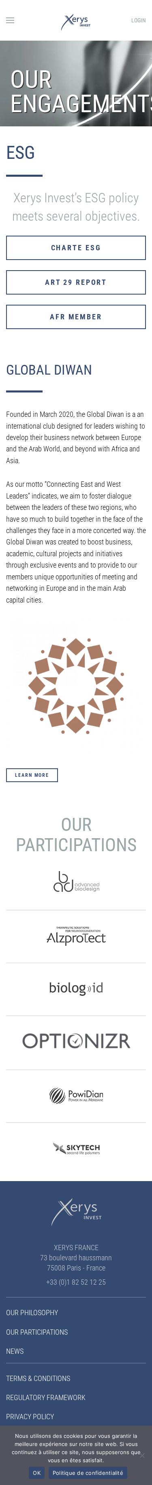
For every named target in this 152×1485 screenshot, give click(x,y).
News (15, 1351)
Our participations (37, 1332)
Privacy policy (30, 1416)
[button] (10, 20)
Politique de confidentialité (88, 1473)
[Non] (142, 1455)
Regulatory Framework (46, 1397)
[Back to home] (76, 20)
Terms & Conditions (38, 1378)
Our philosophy (32, 1312)
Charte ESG (76, 247)
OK (37, 1473)
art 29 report (76, 282)
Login (138, 20)
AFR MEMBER (76, 316)
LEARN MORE (32, 775)
